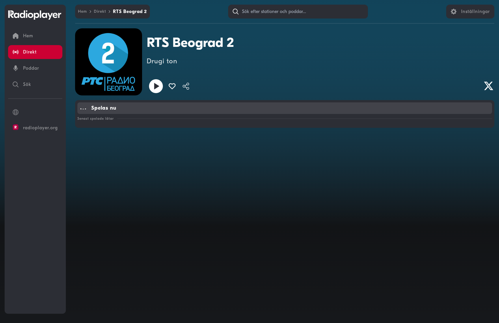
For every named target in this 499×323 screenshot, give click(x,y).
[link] (82, 12)
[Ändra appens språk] (35, 112)
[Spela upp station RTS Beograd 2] (156, 86)
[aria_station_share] (186, 86)
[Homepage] (34, 15)
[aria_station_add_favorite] (172, 86)
